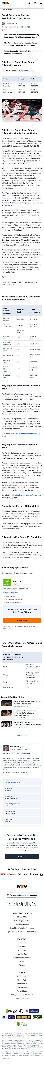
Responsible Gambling (22, 958)
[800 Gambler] (23, 1017)
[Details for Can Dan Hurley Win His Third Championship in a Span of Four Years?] (6, 725)
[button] (40, 3)
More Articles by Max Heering (14, 773)
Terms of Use (22, 984)
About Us (22, 943)
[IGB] (32, 1011)
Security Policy (22, 998)
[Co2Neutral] (22, 1024)
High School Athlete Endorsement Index (22, 932)
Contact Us (22, 947)
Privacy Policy (22, 980)
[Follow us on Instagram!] (24, 904)
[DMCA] (11, 1011)
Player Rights (22, 991)
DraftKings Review (10, 592)
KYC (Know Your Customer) (22, 995)
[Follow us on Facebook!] (10, 904)
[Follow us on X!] (15, 904)
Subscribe (22, 856)
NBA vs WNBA (22, 917)
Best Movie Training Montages (22, 928)
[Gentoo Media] (8, 1017)
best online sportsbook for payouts (27, 495)
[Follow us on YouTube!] (19, 904)
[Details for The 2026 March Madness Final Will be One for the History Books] (6, 703)
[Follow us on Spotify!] (29, 904)
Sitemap (22, 965)
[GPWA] (37, 1017)
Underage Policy (22, 987)
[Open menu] (40, 3)
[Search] (35, 3)
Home (3, 9)
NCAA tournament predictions (25, 434)
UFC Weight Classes (22, 921)
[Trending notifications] (29, 3)
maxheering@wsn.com (12, 782)
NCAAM (9, 9)
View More (20, 735)
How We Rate (22, 954)
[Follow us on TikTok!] (34, 904)
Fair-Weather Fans (22, 924)
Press (22, 961)
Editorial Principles (22, 976)
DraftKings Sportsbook (24, 70)
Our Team (22, 950)
